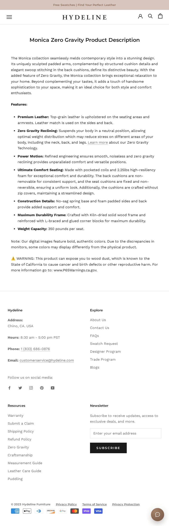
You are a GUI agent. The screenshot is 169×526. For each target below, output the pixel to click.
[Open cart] (160, 17)
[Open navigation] (9, 17)
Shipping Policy (21, 431)
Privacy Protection (126, 504)
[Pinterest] (42, 388)
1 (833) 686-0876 (35, 349)
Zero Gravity (18, 447)
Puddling (15, 479)
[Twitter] (20, 388)
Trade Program (103, 359)
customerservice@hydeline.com (47, 360)
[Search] (150, 17)
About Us (98, 320)
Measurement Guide (25, 463)
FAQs (94, 336)
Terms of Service (94, 504)
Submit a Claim (21, 423)
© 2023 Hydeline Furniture (30, 504)
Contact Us (99, 328)
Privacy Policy (66, 504)
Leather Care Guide (24, 471)
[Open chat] (157, 514)
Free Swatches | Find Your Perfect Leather (84, 5)
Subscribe (108, 448)
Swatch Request (104, 344)
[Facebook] (9, 388)
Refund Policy (19, 439)
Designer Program (105, 351)
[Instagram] (31, 388)
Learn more (98, 142)
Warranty (15, 415)
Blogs (94, 367)
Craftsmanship (20, 455)
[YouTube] (52, 388)
